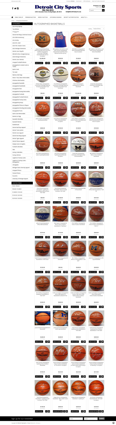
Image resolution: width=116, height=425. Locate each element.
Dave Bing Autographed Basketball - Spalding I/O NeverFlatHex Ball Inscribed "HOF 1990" (42, 190)
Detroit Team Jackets (17, 130)
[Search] (103, 10)
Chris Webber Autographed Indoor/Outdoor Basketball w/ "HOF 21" (96, 224)
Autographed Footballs (18, 94)
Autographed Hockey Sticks (19, 99)
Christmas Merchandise (18, 80)
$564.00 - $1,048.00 (16, 189)
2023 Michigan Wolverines (19, 48)
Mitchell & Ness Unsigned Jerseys (21, 54)
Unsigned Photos (16, 170)
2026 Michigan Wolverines (19, 56)
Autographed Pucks (17, 111)
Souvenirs (14, 176)
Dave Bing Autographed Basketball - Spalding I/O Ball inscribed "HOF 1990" (42, 399)
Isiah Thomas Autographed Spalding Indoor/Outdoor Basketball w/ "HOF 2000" (96, 329)
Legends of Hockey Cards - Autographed (19, 161)
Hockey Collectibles (17, 152)
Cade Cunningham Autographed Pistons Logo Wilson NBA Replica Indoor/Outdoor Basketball (78, 295)
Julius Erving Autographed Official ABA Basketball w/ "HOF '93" (96, 190)
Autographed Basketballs (18, 86)
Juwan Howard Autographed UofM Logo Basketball (60, 328)
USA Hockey (15, 40)
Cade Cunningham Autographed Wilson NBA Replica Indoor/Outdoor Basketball (96, 294)
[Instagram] (18, 8)
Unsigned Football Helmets (19, 62)
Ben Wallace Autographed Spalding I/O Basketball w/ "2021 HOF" (42, 294)
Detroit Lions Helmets (18, 59)
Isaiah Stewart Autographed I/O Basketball (60, 258)
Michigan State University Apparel (21, 167)
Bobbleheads (15, 124)
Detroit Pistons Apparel (18, 141)
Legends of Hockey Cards (19, 158)
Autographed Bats (17, 88)
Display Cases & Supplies (18, 144)
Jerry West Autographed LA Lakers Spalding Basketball (42, 154)
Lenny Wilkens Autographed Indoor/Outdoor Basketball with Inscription (78, 120)
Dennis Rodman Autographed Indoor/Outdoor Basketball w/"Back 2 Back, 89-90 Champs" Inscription (78, 364)
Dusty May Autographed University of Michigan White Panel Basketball (78, 155)
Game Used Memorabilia (18, 113)
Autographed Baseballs (18, 83)
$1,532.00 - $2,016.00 (17, 195)
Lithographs (15, 165)
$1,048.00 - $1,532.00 (17, 192)
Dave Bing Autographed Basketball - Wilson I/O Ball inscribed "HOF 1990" (60, 190)
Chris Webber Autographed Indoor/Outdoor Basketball (78, 223)
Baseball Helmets (16, 122)
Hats (13, 149)
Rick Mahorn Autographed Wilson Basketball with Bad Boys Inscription (78, 50)
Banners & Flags (16, 116)
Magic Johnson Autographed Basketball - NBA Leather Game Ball (60, 399)
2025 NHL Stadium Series (18, 45)
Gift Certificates (86, 1)
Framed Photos (16, 173)
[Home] (12, 18)
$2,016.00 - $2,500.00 (17, 198)
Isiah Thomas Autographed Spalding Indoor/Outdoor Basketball (42, 364)
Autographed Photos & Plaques (20, 105)
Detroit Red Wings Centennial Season (22, 34)
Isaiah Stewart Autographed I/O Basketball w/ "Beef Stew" (42, 258)
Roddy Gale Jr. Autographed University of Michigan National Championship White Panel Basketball (42, 86)
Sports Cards (15, 69)
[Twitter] (15, 8)
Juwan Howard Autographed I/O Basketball (42, 328)
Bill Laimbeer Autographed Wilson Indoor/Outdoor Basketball (96, 155)
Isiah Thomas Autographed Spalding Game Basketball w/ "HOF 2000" (78, 329)
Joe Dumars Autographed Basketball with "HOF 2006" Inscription (96, 399)
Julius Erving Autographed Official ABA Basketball (42, 223)
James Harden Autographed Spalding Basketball (42, 119)
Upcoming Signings (17, 26)
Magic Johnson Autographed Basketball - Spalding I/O (78, 398)
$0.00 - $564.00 (15, 186)
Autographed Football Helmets (20, 97)
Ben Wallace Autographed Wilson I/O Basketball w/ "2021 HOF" (78, 259)
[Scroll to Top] (113, 423)
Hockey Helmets (16, 155)
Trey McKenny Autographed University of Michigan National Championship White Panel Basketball (60, 86)
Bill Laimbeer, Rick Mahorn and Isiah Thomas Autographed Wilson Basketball (96, 50)
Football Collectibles (17, 146)
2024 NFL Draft (16, 43)
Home (12, 20)
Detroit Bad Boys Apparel (19, 127)
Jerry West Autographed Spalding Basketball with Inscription (60, 155)
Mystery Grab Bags (17, 75)
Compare (70, 1)
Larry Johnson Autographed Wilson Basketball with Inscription (60, 120)
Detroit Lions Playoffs (18, 51)
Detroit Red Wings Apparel (19, 135)
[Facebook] (12, 8)
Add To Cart (39, 63)
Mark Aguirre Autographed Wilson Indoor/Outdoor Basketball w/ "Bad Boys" (60, 224)
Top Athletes (15, 29)
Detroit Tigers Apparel (18, 138)
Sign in (93, 1)
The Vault (14, 72)
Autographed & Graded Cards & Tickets (20, 65)
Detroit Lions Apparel (17, 133)
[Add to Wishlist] (49, 63)
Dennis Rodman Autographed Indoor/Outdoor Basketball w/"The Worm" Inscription (60, 364)
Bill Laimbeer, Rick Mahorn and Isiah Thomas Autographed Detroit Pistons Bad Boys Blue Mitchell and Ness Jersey (60, 51)
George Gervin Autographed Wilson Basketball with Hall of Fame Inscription (96, 120)
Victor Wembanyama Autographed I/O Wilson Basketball (78, 85)
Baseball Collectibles (17, 119)
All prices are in (15, 1)
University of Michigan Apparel (20, 178)
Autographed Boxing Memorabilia (21, 91)
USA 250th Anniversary (18, 37)
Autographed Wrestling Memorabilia (21, 108)
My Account (78, 1)
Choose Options (57, 411)
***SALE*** (15, 32)
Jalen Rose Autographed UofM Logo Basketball (96, 258)
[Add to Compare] (46, 63)
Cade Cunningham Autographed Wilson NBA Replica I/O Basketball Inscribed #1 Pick (60, 294)
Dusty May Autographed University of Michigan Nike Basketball (96, 85)
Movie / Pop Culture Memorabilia (20, 77)
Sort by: (90, 28)
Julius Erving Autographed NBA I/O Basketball (78, 189)
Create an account (100, 1)
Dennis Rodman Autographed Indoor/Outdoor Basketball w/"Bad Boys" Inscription (96, 364)
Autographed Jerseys (17, 102)
